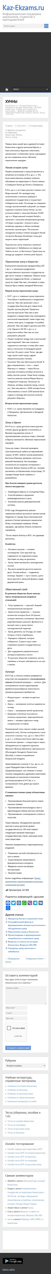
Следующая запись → (36, 958)
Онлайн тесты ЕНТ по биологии (21, 1157)
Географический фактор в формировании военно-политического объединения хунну (27, 925)
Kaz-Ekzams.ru (23, 7)
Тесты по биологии (15, 1133)
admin (10, 126)
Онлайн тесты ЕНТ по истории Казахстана (26, 1153)
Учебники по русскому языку (20, 1094)
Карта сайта (9, 1269)
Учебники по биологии (17, 1090)
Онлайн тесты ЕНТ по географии (22, 1160)
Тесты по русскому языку (18, 1129)
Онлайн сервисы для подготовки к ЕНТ (24, 1149)
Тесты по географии (16, 1125)
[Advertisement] (25, 59)
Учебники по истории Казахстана (22, 1086)
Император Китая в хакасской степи (25, 919)
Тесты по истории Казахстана (20, 1121)
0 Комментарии (36, 126)
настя (10, 1219)
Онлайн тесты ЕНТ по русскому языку (24, 1164)
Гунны (30, 1208)
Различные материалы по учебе (21, 1101)
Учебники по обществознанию (21, 1097)
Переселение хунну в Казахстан (23, 932)
